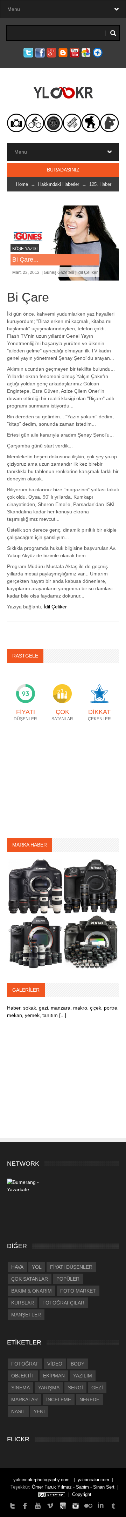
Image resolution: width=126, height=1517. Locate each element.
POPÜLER (67, 1279)
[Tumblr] (113, 1505)
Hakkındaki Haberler (58, 184)
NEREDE (89, 1399)
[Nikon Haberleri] (91, 886)
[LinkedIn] (101, 1505)
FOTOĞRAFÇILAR (63, 1303)
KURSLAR (22, 1303)
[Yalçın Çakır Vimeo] (50, 1505)
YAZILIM (82, 1375)
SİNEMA (20, 1387)
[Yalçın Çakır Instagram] (75, 1505)
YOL (37, 1267)
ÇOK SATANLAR (29, 1279)
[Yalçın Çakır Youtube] (38, 1505)
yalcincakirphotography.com (42, 1479)
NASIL (18, 1411)
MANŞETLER (26, 1314)
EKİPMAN (54, 1375)
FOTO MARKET (78, 1291)
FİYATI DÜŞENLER (71, 1267)
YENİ (39, 1411)
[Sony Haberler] (35, 941)
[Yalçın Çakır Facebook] (25, 1505)
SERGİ (75, 1387)
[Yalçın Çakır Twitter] (12, 1505)
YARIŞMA (48, 1387)
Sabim (82, 1487)
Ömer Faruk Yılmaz (52, 1487)
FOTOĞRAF (25, 1364)
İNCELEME (58, 1399)
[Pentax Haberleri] (91, 941)
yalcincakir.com (93, 1479)
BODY (77, 1364)
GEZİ (97, 1387)
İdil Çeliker (55, 606)
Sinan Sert (103, 1487)
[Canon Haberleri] (35, 886)
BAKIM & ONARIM (31, 1291)
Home (22, 184)
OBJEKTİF (23, 1375)
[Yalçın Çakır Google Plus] (63, 1505)
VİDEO (54, 1364)
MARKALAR (24, 1399)
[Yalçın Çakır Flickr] (88, 1505)
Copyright (81, 1494)
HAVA (17, 1267)
